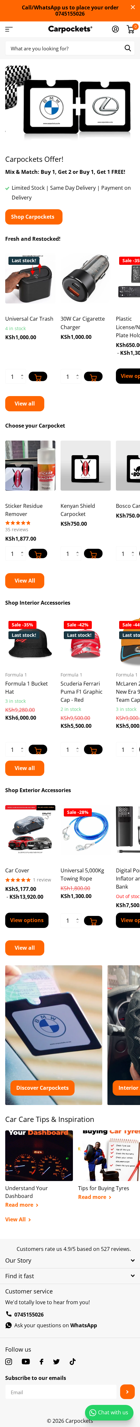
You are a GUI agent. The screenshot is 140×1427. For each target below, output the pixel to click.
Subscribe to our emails (35, 1378)
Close (133, 7)
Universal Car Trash (29, 318)
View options (27, 920)
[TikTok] (73, 1361)
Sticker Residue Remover (24, 510)
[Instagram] (8, 1361)
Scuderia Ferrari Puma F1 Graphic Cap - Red (82, 691)
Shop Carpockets (33, 216)
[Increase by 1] (23, 371)
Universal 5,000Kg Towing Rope (82, 874)
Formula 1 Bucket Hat (26, 687)
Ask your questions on (55, 1325)
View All (25, 580)
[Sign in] (115, 29)
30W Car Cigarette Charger (83, 322)
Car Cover (17, 870)
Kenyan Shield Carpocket (78, 510)
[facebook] (41, 1361)
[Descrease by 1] (23, 382)
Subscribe (127, 1391)
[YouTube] (26, 1361)
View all (25, 403)
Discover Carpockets (42, 1087)
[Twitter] (56, 1361)
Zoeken (127, 48)
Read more (20, 1204)
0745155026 (29, 1314)
